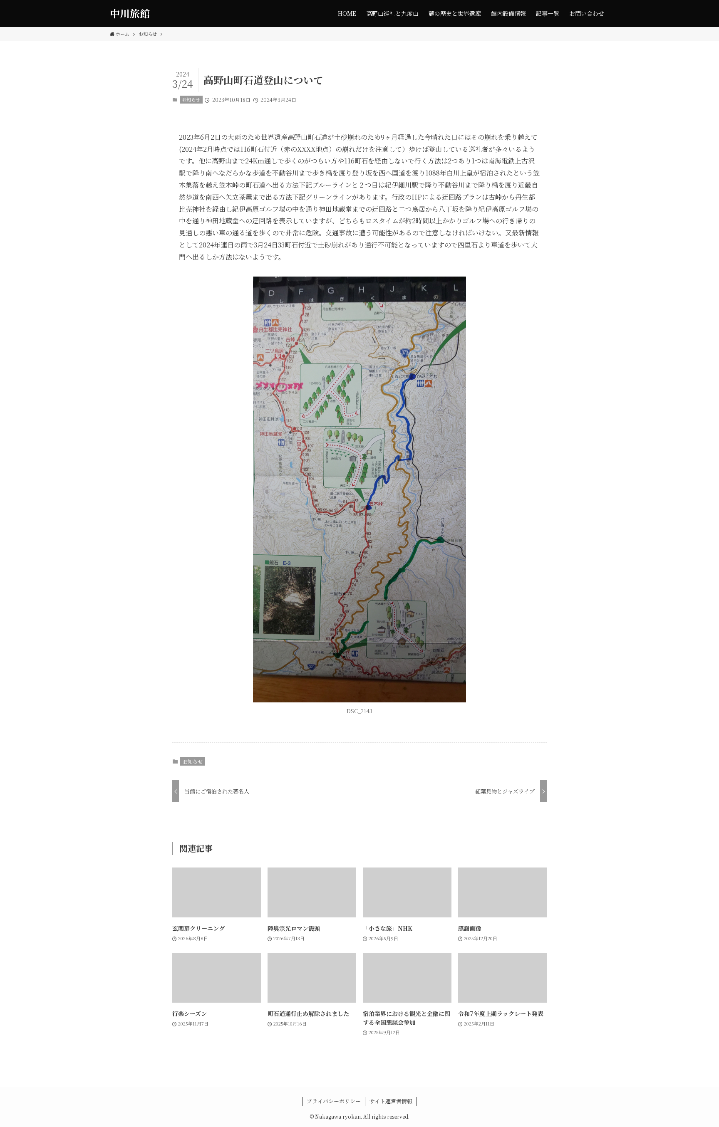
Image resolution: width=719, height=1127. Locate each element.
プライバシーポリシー (334, 1101)
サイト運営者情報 (390, 1101)
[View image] (359, 489)
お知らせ (191, 99)
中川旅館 (130, 13)
